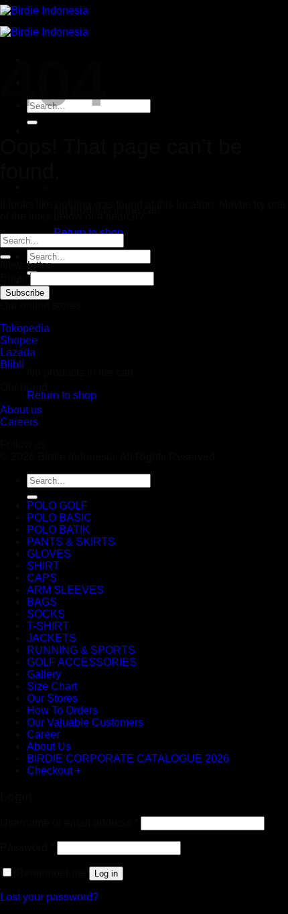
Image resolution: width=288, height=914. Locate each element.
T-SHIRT (48, 626)
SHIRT (43, 565)
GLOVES (49, 553)
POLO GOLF (57, 505)
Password (27, 847)
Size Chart (52, 686)
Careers (19, 422)
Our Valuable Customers (85, 722)
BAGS (42, 602)
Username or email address (69, 822)
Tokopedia (25, 328)
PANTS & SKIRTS (71, 541)
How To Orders (62, 710)
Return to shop (88, 232)
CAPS (42, 577)
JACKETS (51, 638)
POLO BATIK (58, 529)
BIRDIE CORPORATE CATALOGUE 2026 (128, 758)
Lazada (17, 352)
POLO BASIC (59, 517)
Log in (106, 874)
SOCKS (46, 614)
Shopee (19, 340)
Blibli (12, 364)
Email (13, 278)
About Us (49, 746)
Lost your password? (49, 897)
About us (21, 410)
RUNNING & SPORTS (81, 650)
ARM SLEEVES (65, 590)
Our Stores (52, 698)
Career (43, 734)
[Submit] (32, 122)
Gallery (44, 674)
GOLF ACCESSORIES (82, 662)
